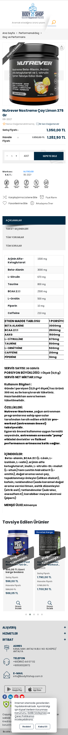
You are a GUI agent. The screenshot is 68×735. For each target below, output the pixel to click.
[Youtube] (23, 696)
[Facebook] (5, 696)
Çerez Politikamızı (24, 716)
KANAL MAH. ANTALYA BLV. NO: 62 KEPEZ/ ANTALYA (34, 650)
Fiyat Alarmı (51, 197)
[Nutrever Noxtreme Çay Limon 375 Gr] (34, 74)
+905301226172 (21, 665)
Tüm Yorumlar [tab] (15, 237)
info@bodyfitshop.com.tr (28, 676)
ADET (26, 156)
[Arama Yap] (51, 22)
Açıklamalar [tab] (14, 220)
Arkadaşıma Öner (44, 203)
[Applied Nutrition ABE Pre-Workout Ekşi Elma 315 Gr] (50, 543)
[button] (26, 614)
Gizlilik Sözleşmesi (37, 713)
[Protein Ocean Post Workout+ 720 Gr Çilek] (18, 543)
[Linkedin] (11, 696)
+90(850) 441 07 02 (24, 661)
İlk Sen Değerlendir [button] (49, 124)
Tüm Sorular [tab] (14, 245)
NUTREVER (28, 171)
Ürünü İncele (18, 607)
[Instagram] (17, 696)
